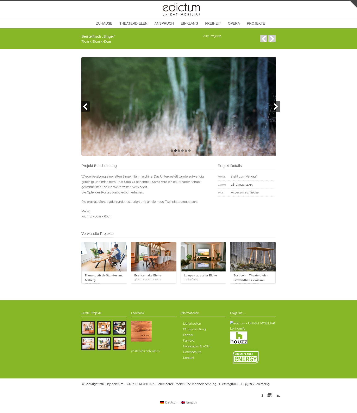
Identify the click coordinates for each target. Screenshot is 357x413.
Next (275, 106)
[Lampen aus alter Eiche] (203, 256)
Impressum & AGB (196, 346)
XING (275, 393)
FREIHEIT (213, 23)
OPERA (234, 23)
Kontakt (188, 358)
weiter (272, 38)
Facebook (259, 393)
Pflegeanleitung (194, 329)
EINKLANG (189, 23)
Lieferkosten (192, 323)
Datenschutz (192, 352)
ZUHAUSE (104, 23)
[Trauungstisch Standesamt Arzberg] (104, 256)
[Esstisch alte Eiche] (153, 256)
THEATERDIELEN (133, 23)
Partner (188, 335)
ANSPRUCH (164, 23)
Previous (85, 106)
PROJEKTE (256, 23)
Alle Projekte (212, 36)
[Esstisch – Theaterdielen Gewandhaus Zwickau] (253, 256)
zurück (263, 38)
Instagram (267, 393)
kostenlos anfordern (145, 351)
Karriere (188, 340)
